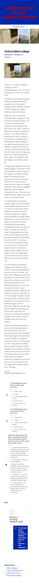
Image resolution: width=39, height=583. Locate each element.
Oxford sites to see (13, 573)
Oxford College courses (15, 570)
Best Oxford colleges (14, 575)
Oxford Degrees (12, 568)
